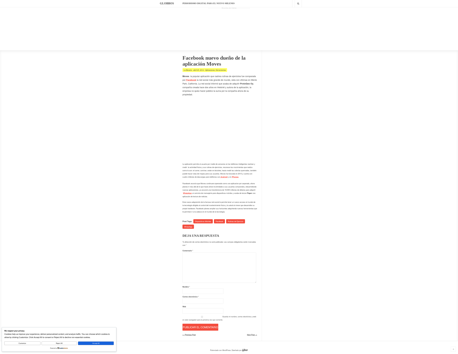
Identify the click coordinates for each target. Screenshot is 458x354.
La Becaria (188, 70)
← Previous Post (189, 334)
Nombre (186, 287)
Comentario (187, 250)
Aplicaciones (210, 70)
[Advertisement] (229, 26)
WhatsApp (188, 226)
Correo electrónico (190, 296)
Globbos (167, 3)
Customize (22, 343)
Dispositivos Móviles (203, 221)
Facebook (219, 221)
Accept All (95, 343)
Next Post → (252, 334)
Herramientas (221, 70)
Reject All (59, 343)
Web (184, 306)
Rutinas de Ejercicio (235, 221)
